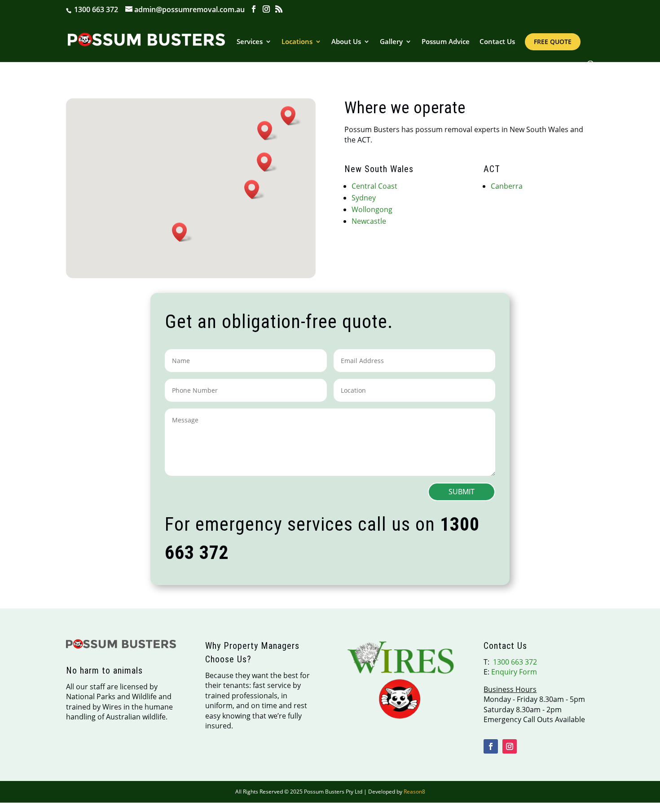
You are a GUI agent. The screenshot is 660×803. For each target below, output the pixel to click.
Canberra (507, 186)
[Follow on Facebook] (491, 746)
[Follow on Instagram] (509, 746)
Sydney (364, 198)
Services (250, 42)
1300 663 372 (95, 9)
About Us (346, 42)
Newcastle (369, 221)
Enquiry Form (514, 672)
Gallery (391, 42)
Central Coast (374, 186)
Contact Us (497, 42)
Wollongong (372, 209)
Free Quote (553, 41)
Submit (462, 492)
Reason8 (414, 791)
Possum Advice (446, 42)
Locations (297, 42)
